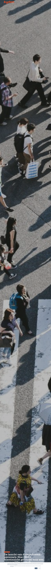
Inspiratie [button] (25, 2)
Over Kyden (31, 2)
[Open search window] (43, 2)
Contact (40, 2)
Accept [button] (36, 568)
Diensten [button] (21, 2)
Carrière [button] (35, 2)
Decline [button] (39, 568)
